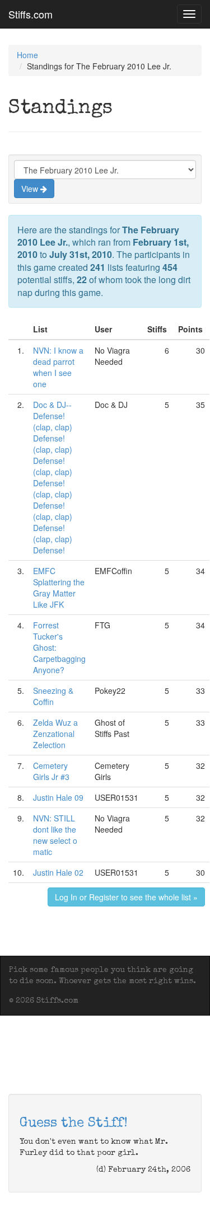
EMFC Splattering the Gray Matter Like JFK (59, 587)
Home (27, 54)
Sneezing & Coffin (53, 696)
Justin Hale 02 (58, 872)
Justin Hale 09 (58, 797)
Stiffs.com (30, 14)
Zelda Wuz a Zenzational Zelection (55, 733)
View (30, 188)
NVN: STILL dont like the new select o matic (55, 834)
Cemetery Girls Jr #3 (51, 771)
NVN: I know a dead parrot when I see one (58, 367)
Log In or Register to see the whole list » (126, 897)
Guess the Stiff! (74, 1123)
